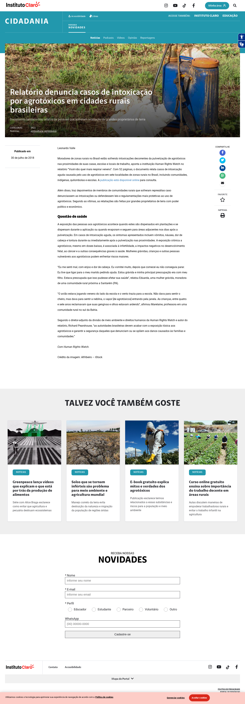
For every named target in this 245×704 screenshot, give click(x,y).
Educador (80, 609)
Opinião (132, 38)
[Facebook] (193, 5)
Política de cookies (104, 697)
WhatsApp (72, 618)
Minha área (215, 5)
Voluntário (151, 609)
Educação (230, 15)
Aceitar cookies (199, 698)
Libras (95, 16)
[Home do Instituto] (23, 5)
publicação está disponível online (119, 180)
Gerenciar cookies (176, 698)
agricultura (37, 131)
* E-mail (70, 589)
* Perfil (69, 603)
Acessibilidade (78, 16)
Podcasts (108, 38)
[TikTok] (184, 5)
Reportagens (147, 38)
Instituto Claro (206, 15)
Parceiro (128, 609)
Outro (173, 609)
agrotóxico (50, 131)
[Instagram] (166, 5)
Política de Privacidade (229, 689)
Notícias (95, 38)
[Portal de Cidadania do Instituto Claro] (20, 668)
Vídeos (121, 38)
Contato (53, 667)
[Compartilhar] (223, 153)
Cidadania (27, 22)
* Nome (70, 575)
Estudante (104, 609)
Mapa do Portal (120, 679)
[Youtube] (175, 5)
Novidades (77, 26)
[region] (122, 698)
